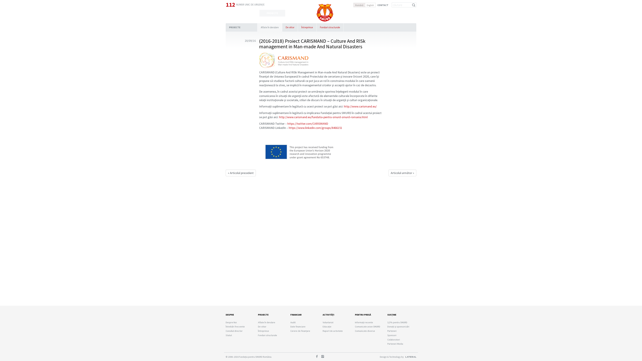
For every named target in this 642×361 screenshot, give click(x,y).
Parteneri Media (395, 343)
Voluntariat (328, 322)
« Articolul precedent (241, 173)
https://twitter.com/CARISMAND (307, 124)
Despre (230, 314)
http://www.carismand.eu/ (360, 106)
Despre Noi (231, 322)
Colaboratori (393, 339)
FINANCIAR (298, 13)
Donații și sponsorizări (398, 326)
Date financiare (297, 326)
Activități (351, 13)
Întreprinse (307, 27)
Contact (382, 5)
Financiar (296, 314)
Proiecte (234, 27)
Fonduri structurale (330, 27)
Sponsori (391, 335)
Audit (293, 322)
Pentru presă (363, 314)
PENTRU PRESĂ (377, 13)
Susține (403, 13)
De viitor (290, 27)
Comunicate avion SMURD (367, 326)
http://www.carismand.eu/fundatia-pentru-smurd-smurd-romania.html (323, 117)
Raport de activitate (333, 330)
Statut (229, 335)
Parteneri (392, 330)
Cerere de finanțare (300, 330)
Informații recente (364, 322)
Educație (327, 326)
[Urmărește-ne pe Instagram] (324, 356)
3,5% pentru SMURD (397, 322)
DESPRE (246, 13)
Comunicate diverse (365, 330)
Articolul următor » (402, 173)
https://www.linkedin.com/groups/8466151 (315, 128)
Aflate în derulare (270, 27)
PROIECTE (272, 13)
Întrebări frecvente (235, 326)
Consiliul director (234, 330)
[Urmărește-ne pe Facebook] (318, 356)
